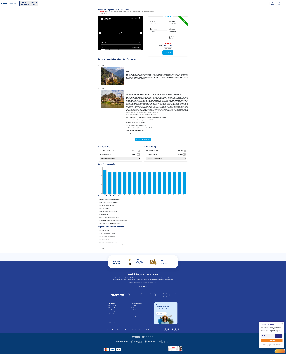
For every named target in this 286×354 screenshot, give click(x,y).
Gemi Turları (112, 318)
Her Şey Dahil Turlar (113, 311)
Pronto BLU (133, 305)
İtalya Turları (112, 309)
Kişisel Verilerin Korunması (138, 329)
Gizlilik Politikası (126, 329)
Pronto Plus (133, 313)
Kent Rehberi (160, 295)
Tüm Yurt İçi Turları (113, 307)
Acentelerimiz (134, 295)
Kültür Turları (112, 316)
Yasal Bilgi (119, 329)
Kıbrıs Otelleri (112, 313)
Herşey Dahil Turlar (135, 311)
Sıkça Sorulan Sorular (150, 329)
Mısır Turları (134, 318)
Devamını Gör (142, 286)
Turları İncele (271, 340)
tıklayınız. (280, 345)
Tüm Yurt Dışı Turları (113, 305)
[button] (100, 33)
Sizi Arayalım (147, 295)
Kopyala (279, 335)
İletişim (107, 329)
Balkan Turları (112, 322)
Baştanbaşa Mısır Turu (136, 316)
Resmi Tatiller (134, 309)
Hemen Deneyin (160, 313)
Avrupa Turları (112, 320)
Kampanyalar (159, 329)
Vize (172, 295)
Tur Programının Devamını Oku (143, 139)
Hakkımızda (113, 329)
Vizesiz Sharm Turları (136, 307)
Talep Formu (281, 351)
